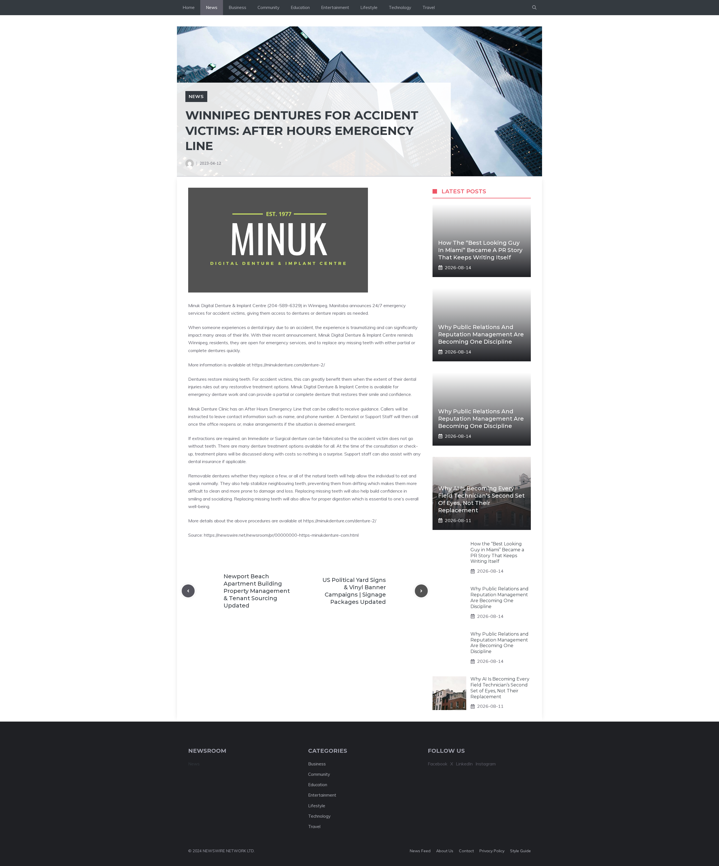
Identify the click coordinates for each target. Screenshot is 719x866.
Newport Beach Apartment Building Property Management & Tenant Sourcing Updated (257, 591)
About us (444, 850)
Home (189, 7)
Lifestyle (368, 7)
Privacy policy (491, 850)
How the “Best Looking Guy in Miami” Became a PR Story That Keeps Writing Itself (480, 250)
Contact (466, 850)
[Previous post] (188, 590)
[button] (534, 7)
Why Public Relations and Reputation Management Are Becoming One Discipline (481, 334)
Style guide (520, 850)
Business (237, 7)
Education (300, 7)
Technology (400, 7)
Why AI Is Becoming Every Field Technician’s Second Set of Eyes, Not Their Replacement (499, 687)
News (211, 7)
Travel (428, 7)
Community (268, 7)
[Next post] (421, 590)
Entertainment (335, 7)
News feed (420, 850)
